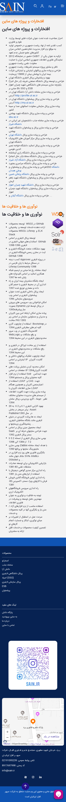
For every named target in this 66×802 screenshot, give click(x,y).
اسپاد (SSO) (8, 578)
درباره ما (5, 621)
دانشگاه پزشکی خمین (19, 174)
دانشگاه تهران (15, 135)
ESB (4, 586)
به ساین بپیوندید (9, 617)
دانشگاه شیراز (15, 124)
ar (55, 7)
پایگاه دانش (7, 612)
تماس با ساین (8, 625)
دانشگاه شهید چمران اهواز (21, 185)
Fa (50, 7)
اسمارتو (5, 561)
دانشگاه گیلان (17, 196)
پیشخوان (6, 590)
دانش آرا (6, 569)
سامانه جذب (7, 565)
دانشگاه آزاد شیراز (17, 160)
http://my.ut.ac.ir (24, 103)
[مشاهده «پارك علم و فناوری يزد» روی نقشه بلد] (33, 722)
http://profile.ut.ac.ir (26, 96)
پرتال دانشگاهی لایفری (12, 573)
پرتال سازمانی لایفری (11, 582)
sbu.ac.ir (13, 117)
